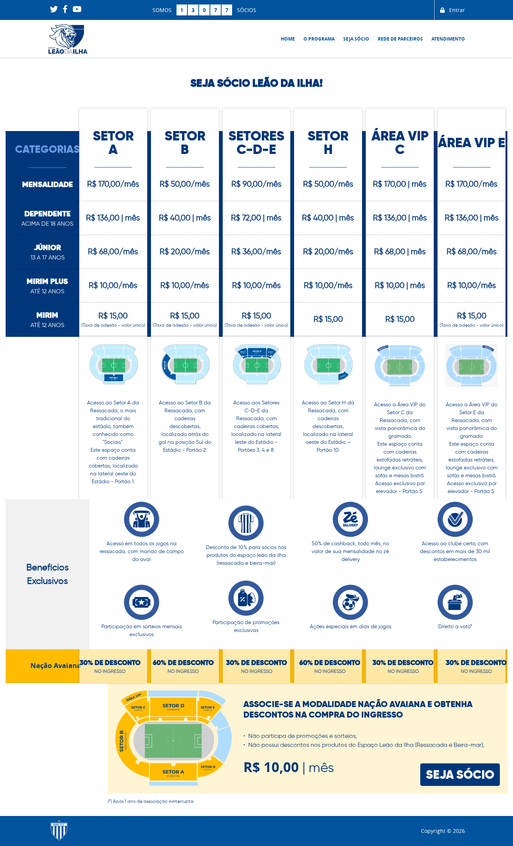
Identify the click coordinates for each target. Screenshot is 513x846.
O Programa (319, 39)
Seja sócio (356, 39)
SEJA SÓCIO (460, 774)
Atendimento (448, 39)
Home (288, 39)
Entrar (455, 10)
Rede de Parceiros (400, 39)
